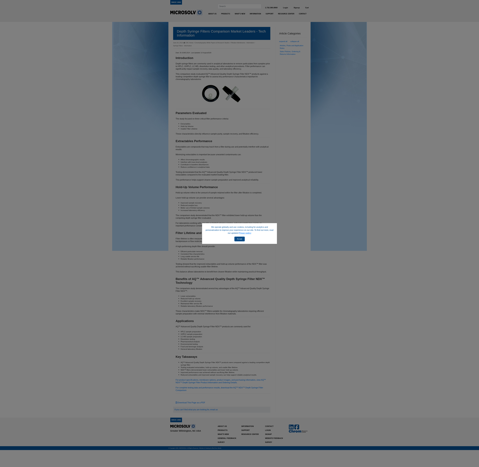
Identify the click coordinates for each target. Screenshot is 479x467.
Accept (239, 239)
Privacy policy (245, 233)
